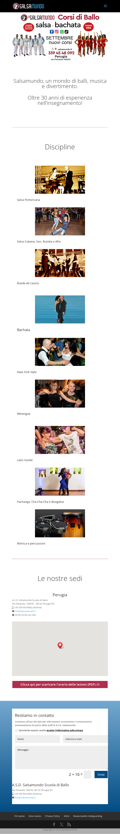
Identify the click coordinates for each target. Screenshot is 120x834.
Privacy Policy (52, 816)
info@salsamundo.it (25, 611)
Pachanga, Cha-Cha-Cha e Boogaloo (40, 502)
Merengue (23, 414)
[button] (61, 645)
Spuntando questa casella (51, 730)
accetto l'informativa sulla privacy (65, 730)
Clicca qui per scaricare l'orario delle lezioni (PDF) (57, 684)
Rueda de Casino (28, 283)
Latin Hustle (25, 460)
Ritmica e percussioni (31, 543)
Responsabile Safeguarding (87, 816)
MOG (66, 816)
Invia (101, 774)
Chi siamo (19, 816)
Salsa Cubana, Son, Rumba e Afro (39, 241)
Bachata (23, 329)
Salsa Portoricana (28, 200)
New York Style (27, 372)
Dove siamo (35, 816)
